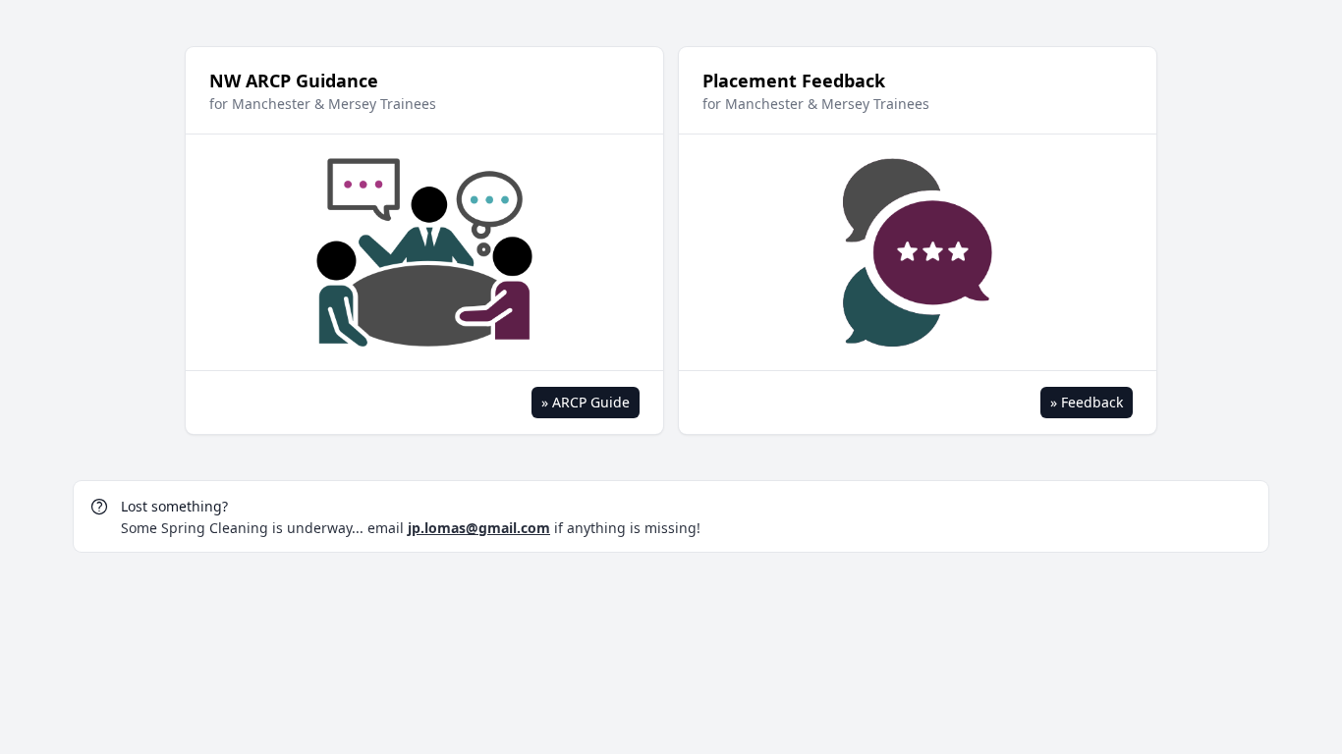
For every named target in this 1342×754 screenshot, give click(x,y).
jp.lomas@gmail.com (479, 527)
